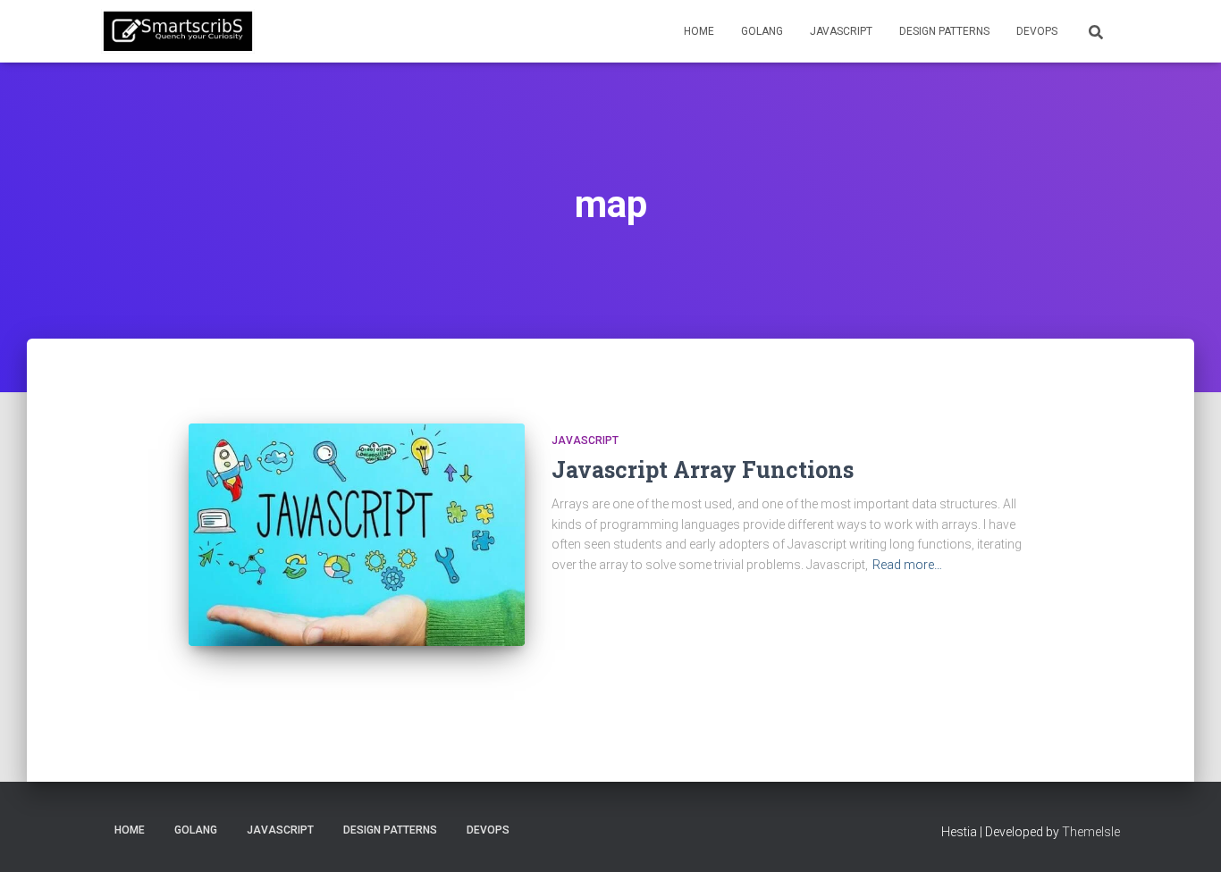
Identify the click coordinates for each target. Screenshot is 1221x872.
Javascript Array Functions (703, 469)
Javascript (841, 31)
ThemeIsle (1091, 832)
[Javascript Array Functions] (357, 534)
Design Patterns (944, 31)
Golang (762, 31)
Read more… (907, 565)
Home (699, 31)
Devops (1036, 31)
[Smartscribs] (178, 31)
